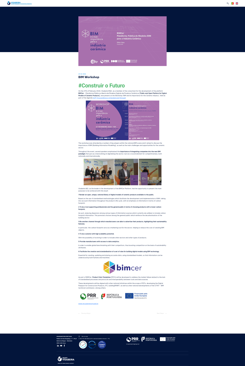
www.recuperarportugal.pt (88, 304)
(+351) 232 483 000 (84, 338)
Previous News (85, 313)
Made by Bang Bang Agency (66, 363)
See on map (84, 336)
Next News (160, 313)
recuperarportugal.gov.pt (132, 344)
